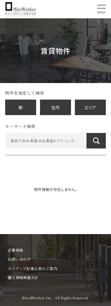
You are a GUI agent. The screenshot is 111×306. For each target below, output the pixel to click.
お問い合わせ (19, 259)
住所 (55, 107)
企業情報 (15, 250)
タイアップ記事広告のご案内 (32, 268)
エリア (90, 107)
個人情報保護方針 (23, 277)
